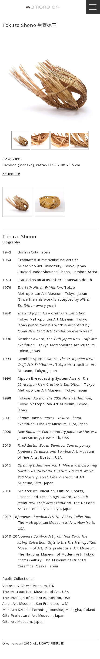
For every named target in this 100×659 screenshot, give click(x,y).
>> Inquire (11, 173)
